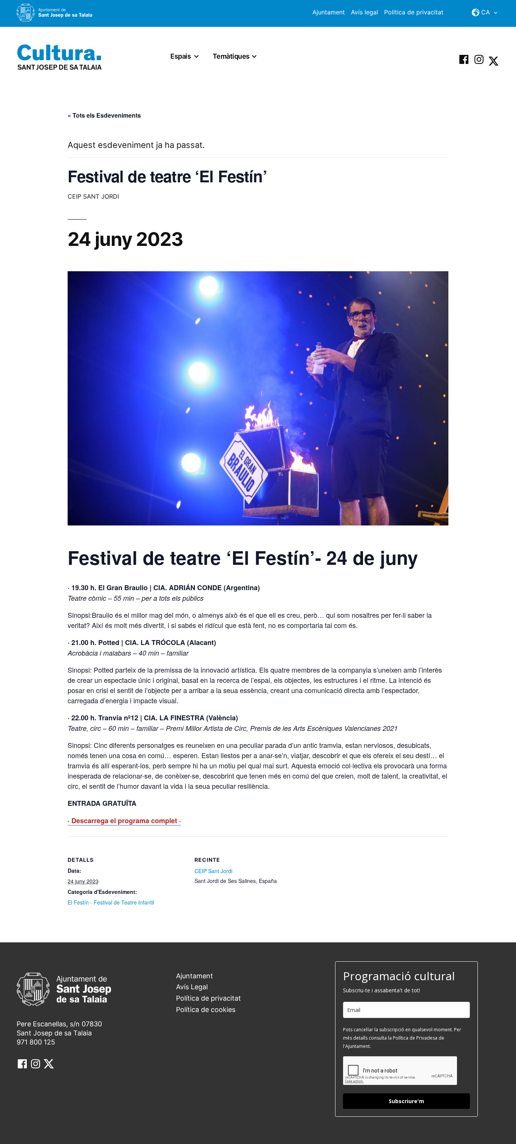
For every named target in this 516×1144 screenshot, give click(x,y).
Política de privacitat (413, 12)
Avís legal (364, 12)
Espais (180, 56)
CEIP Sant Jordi (213, 871)
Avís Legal (192, 987)
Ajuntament (328, 12)
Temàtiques (231, 56)
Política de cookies (205, 1009)
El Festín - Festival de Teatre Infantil (111, 902)
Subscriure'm (406, 1101)
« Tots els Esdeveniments (104, 115)
